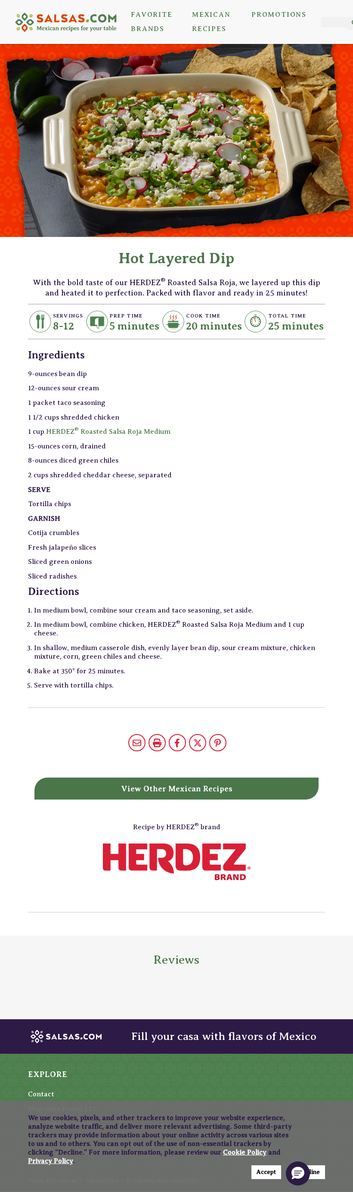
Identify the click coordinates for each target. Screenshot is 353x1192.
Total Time (287, 316)
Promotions (279, 15)
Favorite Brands (151, 22)
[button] (298, 1173)
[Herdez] (176, 861)
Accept (266, 1172)
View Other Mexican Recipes (176, 788)
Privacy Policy (50, 1161)
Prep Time (125, 316)
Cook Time (203, 316)
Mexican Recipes (211, 22)
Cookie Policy (244, 1152)
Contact (41, 1094)
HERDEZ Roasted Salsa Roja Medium (108, 432)
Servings (68, 316)
